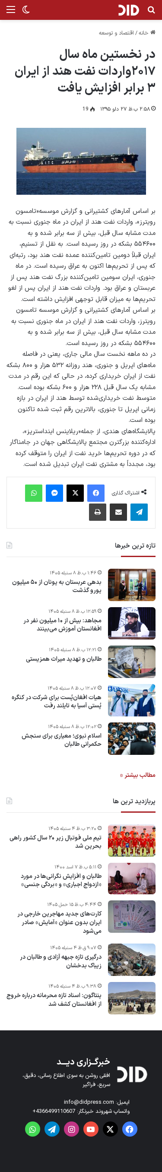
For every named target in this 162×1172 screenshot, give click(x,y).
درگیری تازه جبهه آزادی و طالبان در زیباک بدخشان (61, 961)
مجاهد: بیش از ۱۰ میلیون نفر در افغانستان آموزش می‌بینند (62, 625)
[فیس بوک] (96, 493)
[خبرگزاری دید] (128, 10)
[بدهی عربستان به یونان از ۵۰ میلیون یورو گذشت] (132, 585)
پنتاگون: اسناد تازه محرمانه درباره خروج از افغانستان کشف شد (54, 999)
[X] (75, 493)
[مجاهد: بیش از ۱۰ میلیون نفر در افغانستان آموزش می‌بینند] (132, 623)
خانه (144, 33)
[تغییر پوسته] (26, 13)
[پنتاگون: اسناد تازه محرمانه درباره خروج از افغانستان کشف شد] (132, 998)
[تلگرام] (139, 512)
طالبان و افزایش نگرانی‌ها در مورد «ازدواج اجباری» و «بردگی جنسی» (61, 880)
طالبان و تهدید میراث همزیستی (64, 659)
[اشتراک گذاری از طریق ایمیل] (118, 512)
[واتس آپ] (33, 493)
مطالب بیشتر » (138, 775)
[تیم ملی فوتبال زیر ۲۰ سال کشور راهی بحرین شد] (132, 840)
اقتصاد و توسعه (116, 33)
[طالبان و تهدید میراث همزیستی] (132, 662)
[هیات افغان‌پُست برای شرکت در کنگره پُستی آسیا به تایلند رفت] (132, 700)
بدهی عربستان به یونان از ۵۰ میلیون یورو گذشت (57, 586)
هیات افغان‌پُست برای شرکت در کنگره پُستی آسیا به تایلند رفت (57, 702)
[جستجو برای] (151, 13)
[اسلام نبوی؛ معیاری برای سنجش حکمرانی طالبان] (132, 738)
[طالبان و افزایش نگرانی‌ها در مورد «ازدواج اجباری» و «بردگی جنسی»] (132, 879)
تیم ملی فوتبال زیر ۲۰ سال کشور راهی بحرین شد (56, 842)
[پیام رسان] (54, 493)
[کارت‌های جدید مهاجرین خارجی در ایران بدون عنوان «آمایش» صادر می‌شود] (132, 916)
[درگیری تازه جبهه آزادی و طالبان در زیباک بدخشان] (132, 960)
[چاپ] (97, 512)
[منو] (10, 13)
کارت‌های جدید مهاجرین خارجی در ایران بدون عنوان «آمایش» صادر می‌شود (59, 922)
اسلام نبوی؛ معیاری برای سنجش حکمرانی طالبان (62, 740)
